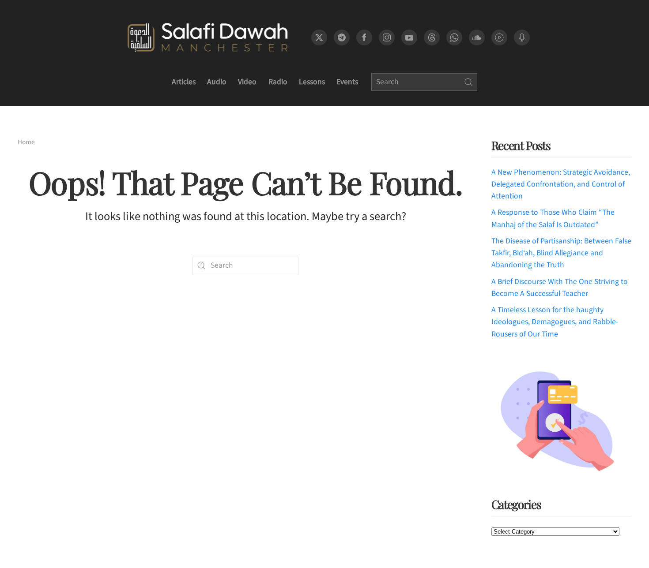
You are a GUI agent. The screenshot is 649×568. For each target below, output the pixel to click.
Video (247, 81)
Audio (216, 81)
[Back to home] (207, 37)
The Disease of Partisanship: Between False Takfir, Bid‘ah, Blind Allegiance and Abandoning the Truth (561, 253)
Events (347, 81)
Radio (277, 81)
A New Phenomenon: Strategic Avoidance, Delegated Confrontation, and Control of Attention (560, 184)
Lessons (312, 81)
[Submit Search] (468, 82)
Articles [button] (184, 81)
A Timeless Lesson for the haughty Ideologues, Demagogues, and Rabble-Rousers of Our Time (554, 322)
